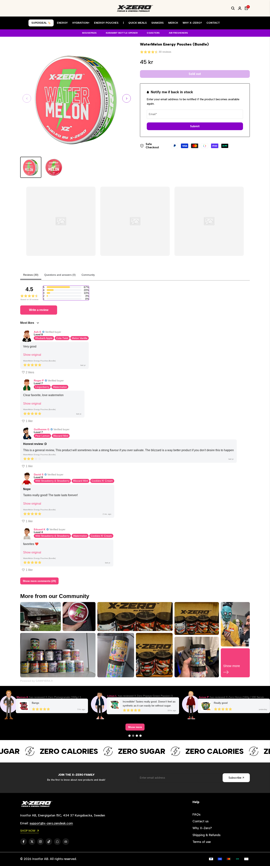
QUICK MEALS (137, 22)
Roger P (39, 380)
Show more (135, 727)
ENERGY (62, 22)
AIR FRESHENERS (178, 33)
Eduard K (39, 529)
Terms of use (201, 842)
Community (88, 274)
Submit (195, 126)
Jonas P (204, 697)
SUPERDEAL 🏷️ (41, 22)
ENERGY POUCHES (106, 22)
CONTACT (213, 22)
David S (38, 474)
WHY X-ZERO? (192, 22)
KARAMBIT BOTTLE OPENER (122, 33)
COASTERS (153, 33)
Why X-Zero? (202, 828)
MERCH (173, 22)
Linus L (112, 695)
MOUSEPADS (89, 33)
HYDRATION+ (80, 22)
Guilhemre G (41, 429)
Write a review (38, 309)
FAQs (196, 814)
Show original (32, 354)
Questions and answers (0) (60, 274)
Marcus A (22, 697)
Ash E (37, 331)
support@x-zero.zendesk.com (51, 823)
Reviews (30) (30, 274)
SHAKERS (157, 22)
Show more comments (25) (39, 580)
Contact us (200, 821)
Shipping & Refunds (206, 835)
